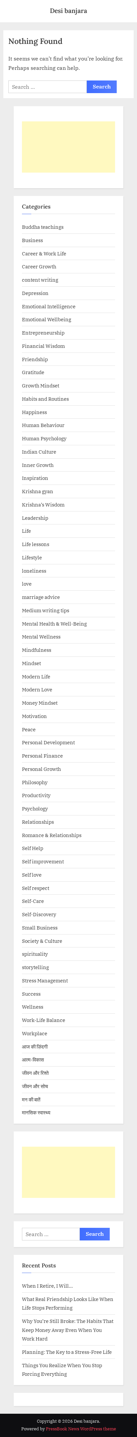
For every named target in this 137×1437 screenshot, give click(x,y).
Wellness (32, 1006)
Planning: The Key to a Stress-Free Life (67, 1352)
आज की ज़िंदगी (35, 1046)
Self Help (32, 848)
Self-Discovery (39, 914)
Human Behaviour (43, 425)
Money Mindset (40, 702)
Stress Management (45, 980)
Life (26, 530)
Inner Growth (38, 465)
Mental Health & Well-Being (54, 623)
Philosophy (35, 782)
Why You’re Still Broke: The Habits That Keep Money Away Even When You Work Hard (67, 1330)
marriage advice (41, 597)
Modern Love (37, 689)
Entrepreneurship (43, 332)
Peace (29, 729)
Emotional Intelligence (48, 306)
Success (31, 993)
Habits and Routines (45, 398)
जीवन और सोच (35, 1086)
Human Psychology (44, 438)
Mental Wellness (41, 636)
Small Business (40, 927)
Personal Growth (41, 769)
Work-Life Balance (43, 1020)
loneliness (34, 570)
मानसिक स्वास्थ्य (36, 1112)
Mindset (31, 663)
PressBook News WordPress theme (81, 1429)
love (27, 583)
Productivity (36, 795)
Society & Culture (42, 940)
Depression (35, 293)
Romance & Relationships (51, 835)
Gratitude (33, 372)
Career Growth (39, 266)
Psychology (35, 808)
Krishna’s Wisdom (43, 504)
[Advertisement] (68, 147)
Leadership (35, 517)
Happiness (34, 412)
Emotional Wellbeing (46, 319)
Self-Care (33, 901)
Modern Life (36, 676)
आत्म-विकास (33, 1059)
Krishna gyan (37, 491)
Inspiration (35, 478)
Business (32, 240)
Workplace (34, 1033)
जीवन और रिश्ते (35, 1073)
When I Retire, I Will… (47, 1285)
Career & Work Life (44, 253)
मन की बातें (31, 1099)
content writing (40, 279)
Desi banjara (68, 11)
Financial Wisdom (43, 346)
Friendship (35, 359)
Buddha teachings (43, 226)
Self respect (35, 888)
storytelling (35, 967)
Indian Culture (39, 451)
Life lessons (35, 544)
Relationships (38, 821)
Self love (32, 874)
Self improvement (43, 861)
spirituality (35, 953)
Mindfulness (36, 650)
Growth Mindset (40, 385)
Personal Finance (42, 755)
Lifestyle (32, 557)
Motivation (34, 716)
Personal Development (48, 742)
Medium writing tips (45, 610)
